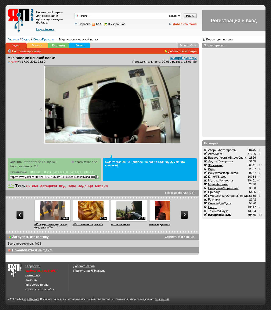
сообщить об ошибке (39, 289)
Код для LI (76, 172)
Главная (13, 39)
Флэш (79, 45)
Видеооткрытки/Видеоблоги (227, 157)
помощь (31, 280)
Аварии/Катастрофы (222, 150)
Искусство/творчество (223, 172)
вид (62, 185)
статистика (32, 275)
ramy (14, 61)
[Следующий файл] (163, 109)
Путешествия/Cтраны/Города (228, 195)
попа (72, 185)
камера (101, 185)
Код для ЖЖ (60, 172)
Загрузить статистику (30, 237)
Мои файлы (188, 45)
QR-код (88, 172)
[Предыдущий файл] (41, 109)
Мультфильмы (218, 184)
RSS (99, 24)
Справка (84, 24)
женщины (48, 185)
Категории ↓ (212, 143)
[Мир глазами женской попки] (102, 104)
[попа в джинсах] (167, 210)
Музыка (37, 45)
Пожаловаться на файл (32, 250)
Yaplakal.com (31, 299)
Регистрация (225, 20)
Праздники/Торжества (223, 188)
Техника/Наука (218, 211)
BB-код (47, 172)
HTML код (34, 172)
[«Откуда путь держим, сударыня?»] (52, 210)
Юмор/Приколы (43, 39)
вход (251, 20)
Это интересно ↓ (215, 45)
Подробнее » (45, 29)
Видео (26, 39)
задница (85, 185)
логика (32, 185)
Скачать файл (18, 172)
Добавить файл (84, 266)
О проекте (32, 266)
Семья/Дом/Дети (219, 203)
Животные (215, 165)
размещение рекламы (40, 270)
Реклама (214, 199)
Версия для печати (219, 39)
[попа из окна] (129, 210)
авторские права (36, 284)
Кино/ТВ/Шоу (217, 176)
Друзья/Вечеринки (220, 161)
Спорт (212, 207)
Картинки (58, 45)
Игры (211, 169)
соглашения (162, 299)
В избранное (117, 24)
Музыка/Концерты (220, 180)
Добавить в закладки (182, 51)
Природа (214, 192)
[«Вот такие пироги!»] (91, 210)
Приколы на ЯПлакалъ (89, 270)
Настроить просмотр (26, 51)
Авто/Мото (215, 153)
